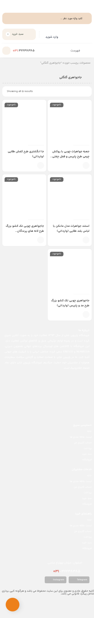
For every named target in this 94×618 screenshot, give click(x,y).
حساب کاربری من (83, 443)
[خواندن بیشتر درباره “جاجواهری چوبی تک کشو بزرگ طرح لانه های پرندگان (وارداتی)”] (40, 240)
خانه (89, 431)
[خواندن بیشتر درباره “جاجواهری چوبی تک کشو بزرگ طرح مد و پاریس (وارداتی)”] (86, 314)
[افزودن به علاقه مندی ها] (79, 165)
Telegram (81, 580)
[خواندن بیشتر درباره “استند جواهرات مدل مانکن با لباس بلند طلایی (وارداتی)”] (86, 240)
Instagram (58, 580)
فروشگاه (87, 460)
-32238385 (67, 571)
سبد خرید (87, 454)
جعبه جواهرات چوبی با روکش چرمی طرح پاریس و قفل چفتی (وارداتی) (70, 156)
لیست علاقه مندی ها (81, 437)
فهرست (75, 50)
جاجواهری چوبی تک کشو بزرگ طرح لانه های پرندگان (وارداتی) (25, 231)
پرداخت (88, 448)
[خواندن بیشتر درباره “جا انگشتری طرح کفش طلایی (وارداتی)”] (40, 165)
